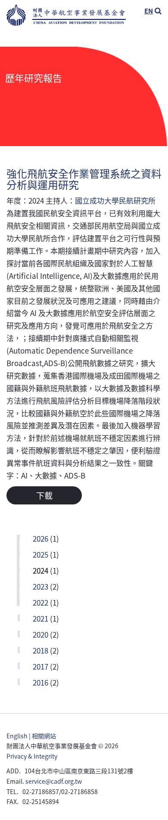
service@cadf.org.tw (53, 781)
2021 (40, 619)
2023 (40, 587)
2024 (40, 571)
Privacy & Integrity (31, 756)
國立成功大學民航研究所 (115, 200)
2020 (40, 635)
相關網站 (44, 735)
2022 (40, 603)
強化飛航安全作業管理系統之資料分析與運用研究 (84, 179)
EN (148, 10)
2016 (40, 683)
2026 (40, 539)
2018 (40, 651)
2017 (40, 667)
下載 (44, 495)
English (17, 735)
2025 (40, 555)
